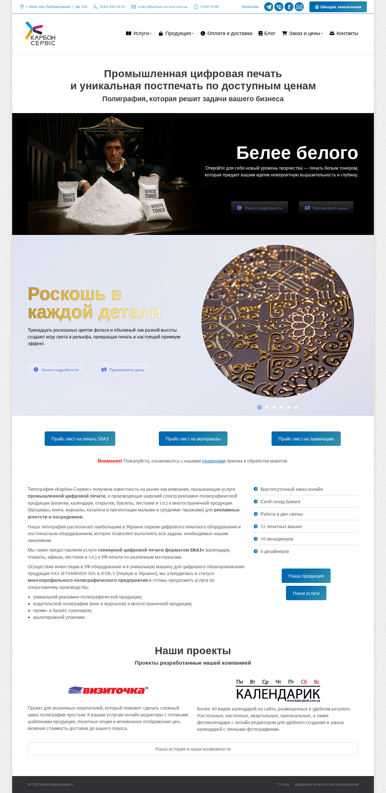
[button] (259, 407)
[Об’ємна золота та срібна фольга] (277, 321)
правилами (213, 460)
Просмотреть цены (330, 207)
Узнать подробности (263, 207)
